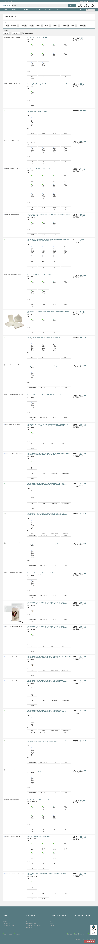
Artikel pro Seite (16, 33)
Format (22, 25)
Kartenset (81, 25)
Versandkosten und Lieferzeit (31, 923)
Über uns (28, 919)
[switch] (93, 933)
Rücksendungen (29, 927)
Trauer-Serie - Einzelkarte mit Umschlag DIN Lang (38, 37)
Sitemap (51, 923)
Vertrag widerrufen (89, 941)
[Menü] (96, 925)
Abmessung (13, 25)
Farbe (30, 25)
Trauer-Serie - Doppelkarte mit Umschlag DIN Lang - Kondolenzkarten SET (43, 337)
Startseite (4, 12)
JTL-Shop (82, 939)
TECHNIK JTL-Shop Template (90, 939)
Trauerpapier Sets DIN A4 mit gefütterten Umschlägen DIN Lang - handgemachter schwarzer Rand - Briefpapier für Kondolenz (49, 215)
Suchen (72, 5)
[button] (94, 909)
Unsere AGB (52, 921)
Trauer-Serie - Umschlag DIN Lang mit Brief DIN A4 (38, 140)
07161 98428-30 (7, 923)
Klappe (72, 25)
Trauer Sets (14, 12)
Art (6, 25)
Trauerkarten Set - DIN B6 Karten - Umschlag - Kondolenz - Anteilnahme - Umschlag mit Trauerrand (46, 874)
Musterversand (29, 921)
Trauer (9, 12)
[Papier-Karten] (6, 5)
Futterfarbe (55, 25)
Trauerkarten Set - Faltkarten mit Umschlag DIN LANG (39, 274)
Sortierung (6, 33)
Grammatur (64, 25)
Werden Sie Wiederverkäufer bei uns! (80, 918)
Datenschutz (52, 919)
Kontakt (11, 1)
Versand (81, 39)
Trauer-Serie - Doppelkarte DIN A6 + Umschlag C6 (38, 799)
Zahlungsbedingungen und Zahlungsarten (34, 925)
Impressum (52, 925)
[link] (49, 25)
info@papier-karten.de (10, 925)
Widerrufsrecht (52, 918)
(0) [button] (82, 1)
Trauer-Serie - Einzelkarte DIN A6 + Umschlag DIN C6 (38, 836)
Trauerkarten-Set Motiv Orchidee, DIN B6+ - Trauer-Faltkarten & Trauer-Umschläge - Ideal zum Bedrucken (48, 312)
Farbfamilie (38, 25)
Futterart (46, 25)
